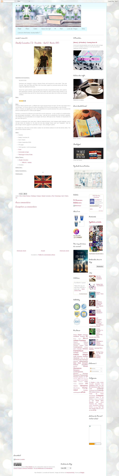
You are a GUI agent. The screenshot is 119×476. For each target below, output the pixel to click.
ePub (52, 196)
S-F (84, 376)
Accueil (43, 250)
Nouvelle (85, 363)
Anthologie (85, 334)
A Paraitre (92, 382)
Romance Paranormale (80, 375)
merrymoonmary (70, 472)
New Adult (77, 363)
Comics (81, 345)
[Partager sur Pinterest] (26, 194)
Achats (101, 382)
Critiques (39, 196)
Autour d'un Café (45, 29)
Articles (93, 368)
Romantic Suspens (78, 376)
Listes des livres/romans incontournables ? (29, 33)
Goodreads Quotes (83, 293)
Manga (77, 359)
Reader (19, 29)
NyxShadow (97, 199)
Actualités (91, 384)
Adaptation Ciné (99, 384)
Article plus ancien (64, 250)
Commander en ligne (23, 152)
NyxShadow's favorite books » (96, 253)
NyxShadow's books (95, 222)
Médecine (75, 361)
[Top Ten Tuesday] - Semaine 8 (99, 278)
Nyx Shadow (29, 466)
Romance (77, 368)
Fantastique (58, 196)
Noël (97, 402)
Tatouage (82, 380)
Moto (80, 359)
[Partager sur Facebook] (25, 194)
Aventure (82, 336)
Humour (85, 356)
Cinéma (35, 29)
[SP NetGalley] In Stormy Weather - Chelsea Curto (99, 342)
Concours (101, 392)
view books (101, 210)
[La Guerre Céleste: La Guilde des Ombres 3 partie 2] (101, 250)
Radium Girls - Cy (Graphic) (99, 285)
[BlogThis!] (21, 194)
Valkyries (75, 385)
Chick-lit (75, 342)
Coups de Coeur (96, 393)
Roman (85, 366)
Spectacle (75, 378)
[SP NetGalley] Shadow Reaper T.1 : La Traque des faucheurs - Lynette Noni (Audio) (96, 322)
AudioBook (76, 336)
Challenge (33, 196)
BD (87, 336)
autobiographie (77, 392)
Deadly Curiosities (23, 160)
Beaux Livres (77, 338)
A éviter (97, 382)
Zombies (85, 390)
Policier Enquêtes (80, 364)
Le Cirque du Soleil (97, 399)
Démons (85, 348)
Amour (75, 334)
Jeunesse (76, 358)
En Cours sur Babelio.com (77, 201)
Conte (86, 345)
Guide (74, 356)
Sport (82, 378)
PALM (102, 402)
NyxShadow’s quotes (80, 283)
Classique (75, 345)
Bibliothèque (94, 387)
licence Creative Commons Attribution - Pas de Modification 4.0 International (33, 468)
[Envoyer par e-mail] (20, 194)
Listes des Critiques (72, 29)
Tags (78, 380)
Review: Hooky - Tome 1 (99, 294)
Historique (79, 356)
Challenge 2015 (93, 390)
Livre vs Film (84, 358)
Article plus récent (21, 250)
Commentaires (95, 371)
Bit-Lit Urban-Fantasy (25, 196)
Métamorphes (83, 361)
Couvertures (92, 395)
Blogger (82, 472)
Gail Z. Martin (64, 196)
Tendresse (80, 381)
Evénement (92, 397)
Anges (80, 334)
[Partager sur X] (23, 194)
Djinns (74, 348)
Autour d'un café (99, 385)
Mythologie (85, 359)
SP (87, 376)
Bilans (27, 29)
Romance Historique (80, 373)
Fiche (19, 149)
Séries (83, 29)
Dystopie (79, 348)
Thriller (86, 381)
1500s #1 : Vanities (27, 162)
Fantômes (85, 352)
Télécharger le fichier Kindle (25, 154)
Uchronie (81, 383)
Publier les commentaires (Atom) (46, 254)
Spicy (79, 378)
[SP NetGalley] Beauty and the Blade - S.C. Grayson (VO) (99, 304)
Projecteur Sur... (93, 403)
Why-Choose (76, 388)
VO (16, 197)
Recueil (75, 366)
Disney (86, 347)
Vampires (84, 386)
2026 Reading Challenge (96, 196)
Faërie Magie (80, 354)
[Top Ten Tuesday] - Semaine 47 (99, 311)
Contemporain (77, 347)
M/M (74, 359)
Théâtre (75, 383)
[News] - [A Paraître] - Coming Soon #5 (85, 42)
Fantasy (75, 352)
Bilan (99, 387)
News (61, 29)
